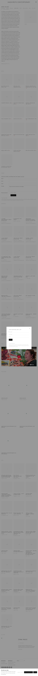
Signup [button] (11, 339)
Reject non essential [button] (28, 672)
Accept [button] (35, 672)
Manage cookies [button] (21, 672)
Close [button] (29, 328)
